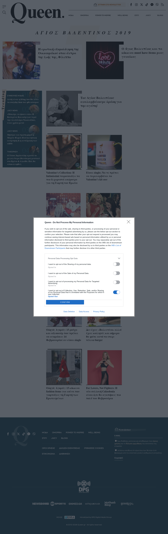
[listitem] (84, 258)
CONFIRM (65, 302)
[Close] (129, 222)
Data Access (84, 311)
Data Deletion (69, 311)
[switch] (116, 264)
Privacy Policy (99, 311)
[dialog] (84, 267)
